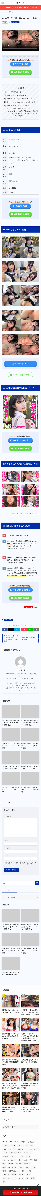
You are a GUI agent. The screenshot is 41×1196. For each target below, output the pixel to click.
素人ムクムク (15, 22)
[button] (5, 629)
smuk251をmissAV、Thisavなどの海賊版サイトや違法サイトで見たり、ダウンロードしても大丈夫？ (24, 113)
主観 (25, 1160)
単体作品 (10, 1163)
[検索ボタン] (38, 2)
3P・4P (5, 1142)
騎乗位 (33, 1178)
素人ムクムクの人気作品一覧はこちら (25, 513)
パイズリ (20, 1156)
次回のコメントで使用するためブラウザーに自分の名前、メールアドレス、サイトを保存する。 (21, 862)
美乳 (14, 1178)
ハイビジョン (28, 1153)
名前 (6, 840)
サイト (6, 855)
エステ (5, 1145)
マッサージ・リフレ (9, 1160)
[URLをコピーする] (36, 629)
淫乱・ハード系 (26, 1171)
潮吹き (14, 1174)
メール (7, 848)
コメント (7, 816)
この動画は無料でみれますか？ (20, 108)
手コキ (33, 1167)
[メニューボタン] (2, 2)
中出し (20, 1160)
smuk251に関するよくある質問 (18, 105)
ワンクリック (20, 670)
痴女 (28, 1174)
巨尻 (27, 1167)
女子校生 (27, 1163)
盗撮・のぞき (7, 1178)
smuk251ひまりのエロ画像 (16, 95)
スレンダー (21, 1149)
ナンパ (5, 1153)
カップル (20, 1145)
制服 (4, 1163)
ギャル (5, 1149)
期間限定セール (14, 1171)
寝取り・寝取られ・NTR (10, 1167)
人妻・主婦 (33, 1160)
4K (11, 1142)
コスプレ (12, 1149)
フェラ (28, 1156)
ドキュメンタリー (32, 1149)
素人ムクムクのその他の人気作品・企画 (21, 102)
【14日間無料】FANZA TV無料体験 (19, 1192)
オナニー (12, 1145)
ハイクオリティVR (15, 1153)
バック (13, 1156)
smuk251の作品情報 (14, 92)
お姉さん (31, 1142)
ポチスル (20, 3)
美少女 (21, 1178)
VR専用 (23, 1142)
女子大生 (19, 1163)
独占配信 (21, 1174)
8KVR (16, 1142)
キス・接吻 (29, 1145)
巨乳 (21, 1167)
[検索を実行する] (37, 883)
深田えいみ (6, 1174)
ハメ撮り (5, 1156)
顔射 (27, 1178)
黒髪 (4, 1182)
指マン (5, 1171)
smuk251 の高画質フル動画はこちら (20, 99)
